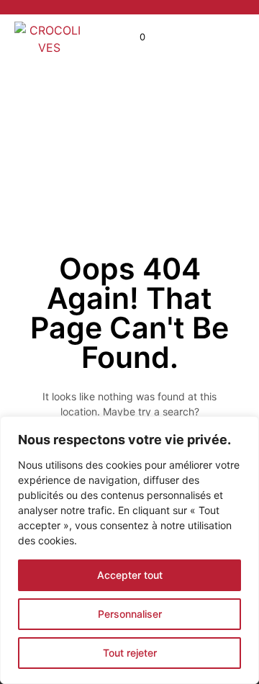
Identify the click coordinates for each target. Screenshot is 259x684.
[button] (132, 37)
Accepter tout (130, 575)
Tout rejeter (130, 653)
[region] (129, 550)
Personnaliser (130, 614)
